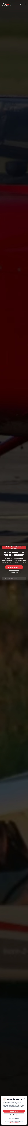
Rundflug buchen (12, 567)
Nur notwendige (14, 1114)
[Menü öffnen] (24, 4)
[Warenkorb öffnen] (20, 4)
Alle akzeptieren (14, 1111)
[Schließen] (24, 1098)
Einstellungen (15, 1118)
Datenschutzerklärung (14, 1122)
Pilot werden (14, 572)
